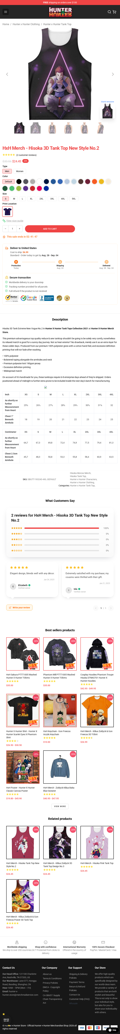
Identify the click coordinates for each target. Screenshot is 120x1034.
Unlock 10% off (6, 1020)
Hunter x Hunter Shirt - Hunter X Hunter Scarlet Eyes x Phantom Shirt (21, 734)
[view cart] (114, 12)
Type (4, 166)
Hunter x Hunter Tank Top (57, 24)
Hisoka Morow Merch (80, 473)
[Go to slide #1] (19, 128)
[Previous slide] (7, 74)
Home (5, 24)
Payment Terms (76, 982)
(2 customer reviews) (26, 155)
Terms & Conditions (52, 978)
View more (60, 806)
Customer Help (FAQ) (79, 999)
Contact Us (74, 994)
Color (5, 176)
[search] (109, 12)
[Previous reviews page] (96, 608)
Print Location (9, 203)
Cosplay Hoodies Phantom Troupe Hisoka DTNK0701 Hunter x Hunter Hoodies (96, 677)
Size (4, 193)
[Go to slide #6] (100, 128)
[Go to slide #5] (84, 128)
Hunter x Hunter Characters (83, 479)
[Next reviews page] (111, 608)
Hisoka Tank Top (78, 476)
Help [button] (114, 1030)
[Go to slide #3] (51, 128)
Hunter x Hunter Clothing (26, 24)
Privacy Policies (50, 983)
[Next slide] (112, 74)
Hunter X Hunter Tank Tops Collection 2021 (66, 328)
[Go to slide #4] (68, 128)
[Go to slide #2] (35, 128)
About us (47, 974)
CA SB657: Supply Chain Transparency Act (52, 999)
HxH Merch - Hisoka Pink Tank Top (96, 863)
